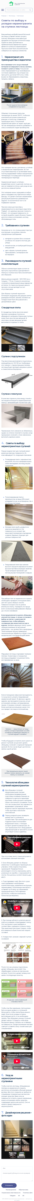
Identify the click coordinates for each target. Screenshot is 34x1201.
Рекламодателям (11, 1189)
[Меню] (2, 10)
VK (19, 1195)
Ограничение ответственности (11, 1192)
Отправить (9, 1185)
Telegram (12, 1195)
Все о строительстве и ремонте (20, 4)
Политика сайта (27, 1192)
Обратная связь (23, 1189)
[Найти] (31, 10)
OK (23, 1195)
